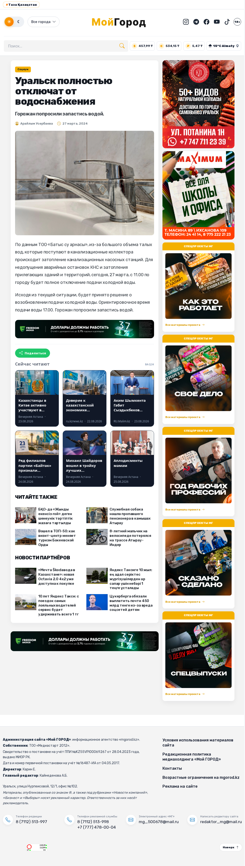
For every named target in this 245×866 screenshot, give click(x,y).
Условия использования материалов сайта (195, 743)
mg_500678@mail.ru (157, 821)
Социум (21, 69)
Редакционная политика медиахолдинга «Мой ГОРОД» (189, 757)
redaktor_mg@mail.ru (218, 821)
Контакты (169, 768)
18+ (234, 21)
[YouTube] (213, 22)
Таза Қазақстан (21, 4)
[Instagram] (182, 22)
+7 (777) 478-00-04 (95, 827)
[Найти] (122, 46)
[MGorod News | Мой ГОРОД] (121, 22)
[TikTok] (223, 22)
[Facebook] (203, 22)
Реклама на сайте (177, 786)
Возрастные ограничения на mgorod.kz (198, 777)
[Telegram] (192, 22)
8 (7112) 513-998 (92, 821)
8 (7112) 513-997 (31, 821)
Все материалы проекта (180, 325)
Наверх (225, 847)
